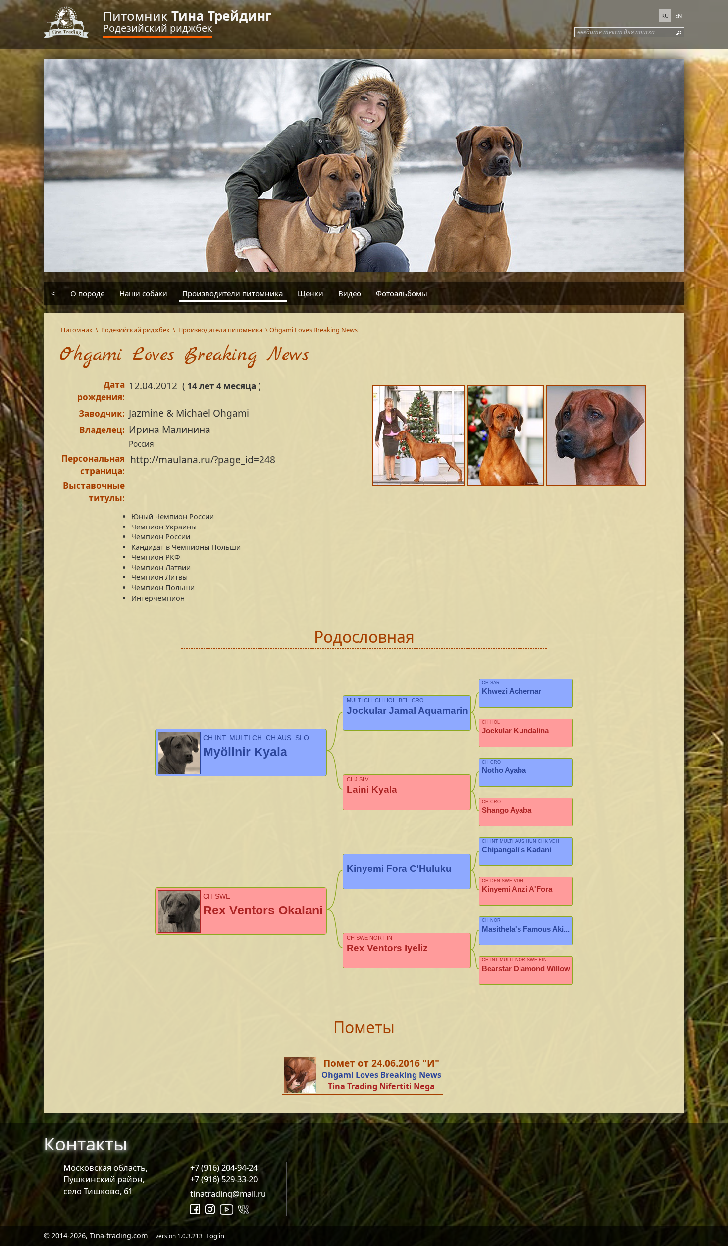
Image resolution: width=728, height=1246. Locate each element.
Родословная (364, 636)
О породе (87, 293)
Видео (349, 293)
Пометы (364, 1027)
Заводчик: (102, 413)
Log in (215, 1235)
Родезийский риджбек (157, 28)
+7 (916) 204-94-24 (224, 1167)
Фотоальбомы (401, 293)
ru (665, 15)
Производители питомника (232, 293)
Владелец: (102, 429)
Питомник (187, 16)
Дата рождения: (101, 391)
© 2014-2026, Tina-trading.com (134, 1235)
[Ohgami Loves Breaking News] (419, 437)
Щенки (310, 293)
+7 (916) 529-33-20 (224, 1179)
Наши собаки (143, 293)
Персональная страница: (93, 465)
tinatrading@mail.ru (228, 1193)
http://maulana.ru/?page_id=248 (202, 459)
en (678, 15)
